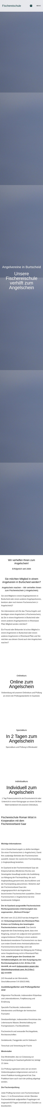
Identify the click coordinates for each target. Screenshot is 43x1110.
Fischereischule (11, 5)
